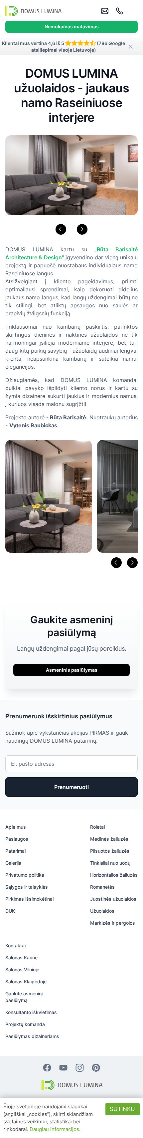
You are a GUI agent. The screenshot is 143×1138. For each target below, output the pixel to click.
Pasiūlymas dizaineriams (32, 1036)
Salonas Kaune (21, 957)
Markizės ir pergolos (112, 923)
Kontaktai (15, 945)
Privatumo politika (24, 875)
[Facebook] (47, 1067)
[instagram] (79, 1067)
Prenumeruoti (71, 787)
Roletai (97, 827)
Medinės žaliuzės (109, 839)
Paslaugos (16, 839)
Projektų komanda (25, 1024)
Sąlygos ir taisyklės (26, 887)
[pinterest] (96, 1067)
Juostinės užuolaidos (113, 899)
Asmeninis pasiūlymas (71, 670)
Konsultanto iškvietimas (31, 1012)
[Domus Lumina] (33, 11)
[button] (61, 229)
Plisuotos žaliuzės (109, 851)
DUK (10, 911)
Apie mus (15, 827)
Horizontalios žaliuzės (114, 875)
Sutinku (122, 1109)
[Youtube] (63, 1067)
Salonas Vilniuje (22, 969)
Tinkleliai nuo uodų (110, 863)
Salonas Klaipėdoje (26, 981)
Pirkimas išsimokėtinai (29, 899)
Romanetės (102, 887)
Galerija (13, 863)
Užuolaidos (102, 911)
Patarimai (15, 851)
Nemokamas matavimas (72, 26)
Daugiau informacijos (54, 1129)
